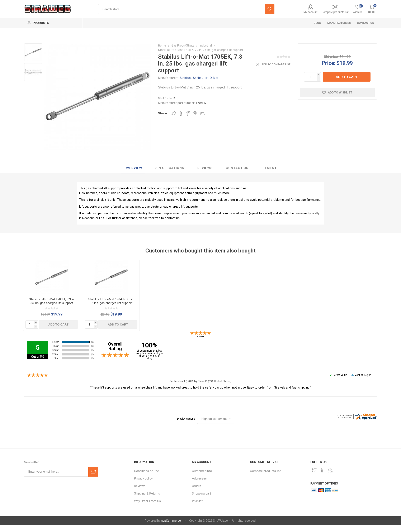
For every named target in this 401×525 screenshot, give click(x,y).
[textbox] (181, 9)
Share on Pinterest (188, 113)
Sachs (197, 78)
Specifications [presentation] (169, 168)
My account (310, 12)
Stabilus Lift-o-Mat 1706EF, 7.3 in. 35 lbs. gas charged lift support (52, 301)
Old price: (331, 56)
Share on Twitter (173, 113)
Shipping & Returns (147, 493)
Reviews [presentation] (205, 168)
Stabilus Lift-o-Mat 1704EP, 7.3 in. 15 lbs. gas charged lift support (111, 301)
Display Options (186, 418)
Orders (196, 486)
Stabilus (185, 78)
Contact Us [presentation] (237, 168)
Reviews (139, 486)
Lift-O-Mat (211, 78)
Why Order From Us (147, 501)
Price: (328, 63)
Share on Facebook (181, 113)
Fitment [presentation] (269, 168)
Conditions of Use (146, 471)
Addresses (199, 478)
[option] (33, 52)
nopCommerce (171, 520)
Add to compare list (275, 64)
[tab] (133, 168)
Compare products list (335, 12)
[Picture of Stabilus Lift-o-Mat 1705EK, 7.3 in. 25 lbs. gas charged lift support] (33, 52)
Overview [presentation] (133, 168)
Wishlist (197, 501)
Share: (163, 113)
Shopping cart (201, 493)
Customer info (202, 471)
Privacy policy (143, 478)
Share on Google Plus (195, 113)
